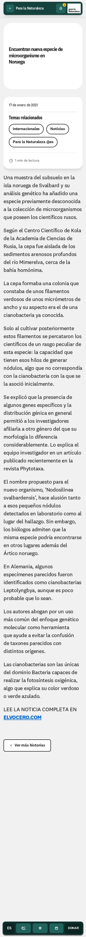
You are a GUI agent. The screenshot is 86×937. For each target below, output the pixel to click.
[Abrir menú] (23, 928)
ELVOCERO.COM (22, 717)
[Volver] (10, 8)
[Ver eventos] (56, 928)
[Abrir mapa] (40, 928)
